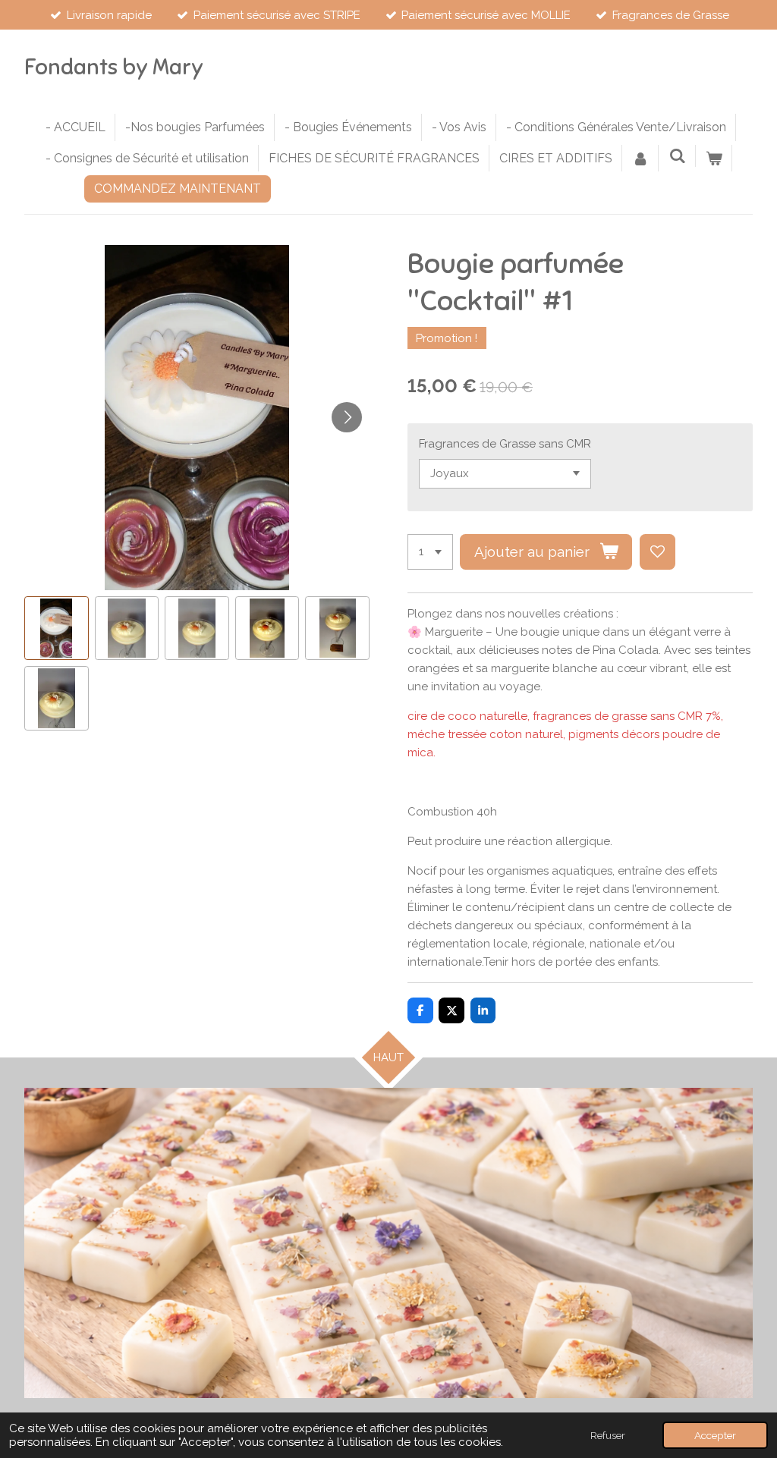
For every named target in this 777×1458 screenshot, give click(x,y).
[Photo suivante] (347, 417)
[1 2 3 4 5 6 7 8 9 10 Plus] (430, 552)
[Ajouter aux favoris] (657, 552)
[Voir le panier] (714, 158)
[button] (56, 628)
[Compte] (640, 158)
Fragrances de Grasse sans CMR (505, 444)
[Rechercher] (677, 156)
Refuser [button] (607, 1435)
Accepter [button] (715, 1435)
